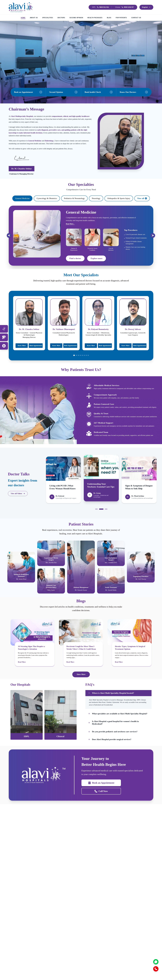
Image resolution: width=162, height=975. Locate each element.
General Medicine (22, 198)
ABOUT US (34, 18)
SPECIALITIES (47, 18)
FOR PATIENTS (121, 18)
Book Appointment (36, 345)
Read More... (70, 224)
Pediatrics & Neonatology (74, 198)
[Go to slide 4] (80, 355)
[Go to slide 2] (76, 355)
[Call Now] (155, 968)
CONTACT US (136, 18)
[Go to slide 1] (74, 355)
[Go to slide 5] (82, 355)
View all (140, 198)
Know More (22, 345)
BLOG (109, 18)
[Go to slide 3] (78, 355)
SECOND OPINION (76, 18)
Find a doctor (75, 258)
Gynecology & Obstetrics (47, 198)
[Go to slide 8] (88, 355)
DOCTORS (61, 18)
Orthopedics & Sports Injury (118, 198)
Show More (81, 674)
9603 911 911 (104, 7)
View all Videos (16, 493)
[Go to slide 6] (84, 355)
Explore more (96, 258)
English (145, 7)
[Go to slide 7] (86, 355)
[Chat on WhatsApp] (155, 961)
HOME (23, 18)
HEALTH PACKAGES (94, 18)
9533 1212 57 (129, 7)
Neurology (96, 198)
